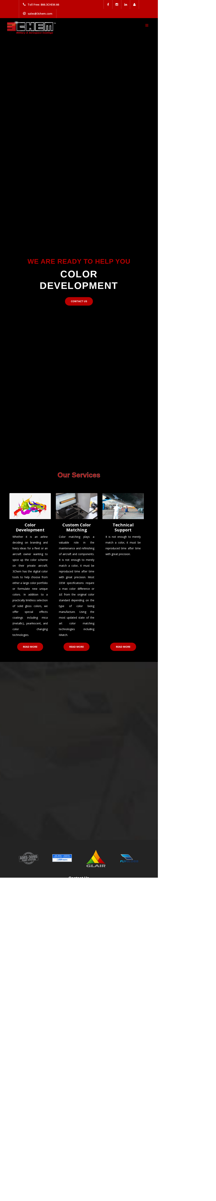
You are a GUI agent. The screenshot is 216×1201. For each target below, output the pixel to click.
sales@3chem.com (40, 13)
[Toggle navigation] (146, 25)
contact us (79, 301)
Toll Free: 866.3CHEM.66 (43, 4)
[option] (79, 237)
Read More (30, 646)
